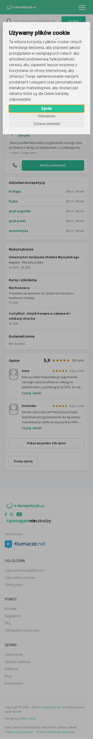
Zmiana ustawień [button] (46, 124)
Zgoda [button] (46, 108)
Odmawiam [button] (47, 116)
